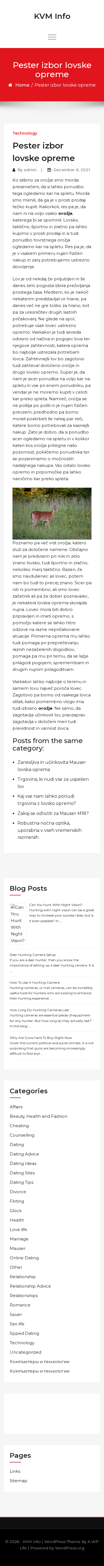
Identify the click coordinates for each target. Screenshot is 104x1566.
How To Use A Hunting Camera (35, 982)
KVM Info (52, 16)
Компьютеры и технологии (39, 1361)
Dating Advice (24, 1154)
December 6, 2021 (72, 169)
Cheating (19, 1125)
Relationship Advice (30, 1286)
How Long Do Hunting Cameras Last (39, 1010)
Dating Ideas (23, 1163)
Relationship (23, 1276)
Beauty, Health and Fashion (38, 1116)
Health (17, 1220)
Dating (17, 1144)
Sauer (16, 1314)
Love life (18, 1229)
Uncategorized (25, 1352)
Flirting (17, 1201)
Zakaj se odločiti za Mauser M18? (53, 813)
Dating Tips (21, 1182)
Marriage (19, 1239)
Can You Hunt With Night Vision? (55, 905)
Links (15, 1471)
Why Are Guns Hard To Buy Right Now (41, 1038)
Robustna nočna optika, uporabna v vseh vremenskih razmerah (49, 830)
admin (30, 169)
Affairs (16, 1106)
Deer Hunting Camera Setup (33, 955)
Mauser (18, 1248)
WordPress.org (69, 1547)
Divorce (18, 1191)
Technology (24, 133)
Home (22, 85)
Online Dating (24, 1257)
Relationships (24, 1295)
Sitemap (18, 1480)
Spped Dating (24, 1333)
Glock (16, 1210)
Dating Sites (22, 1172)
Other (16, 1267)
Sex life (17, 1323)
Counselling (22, 1135)
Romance (20, 1305)
